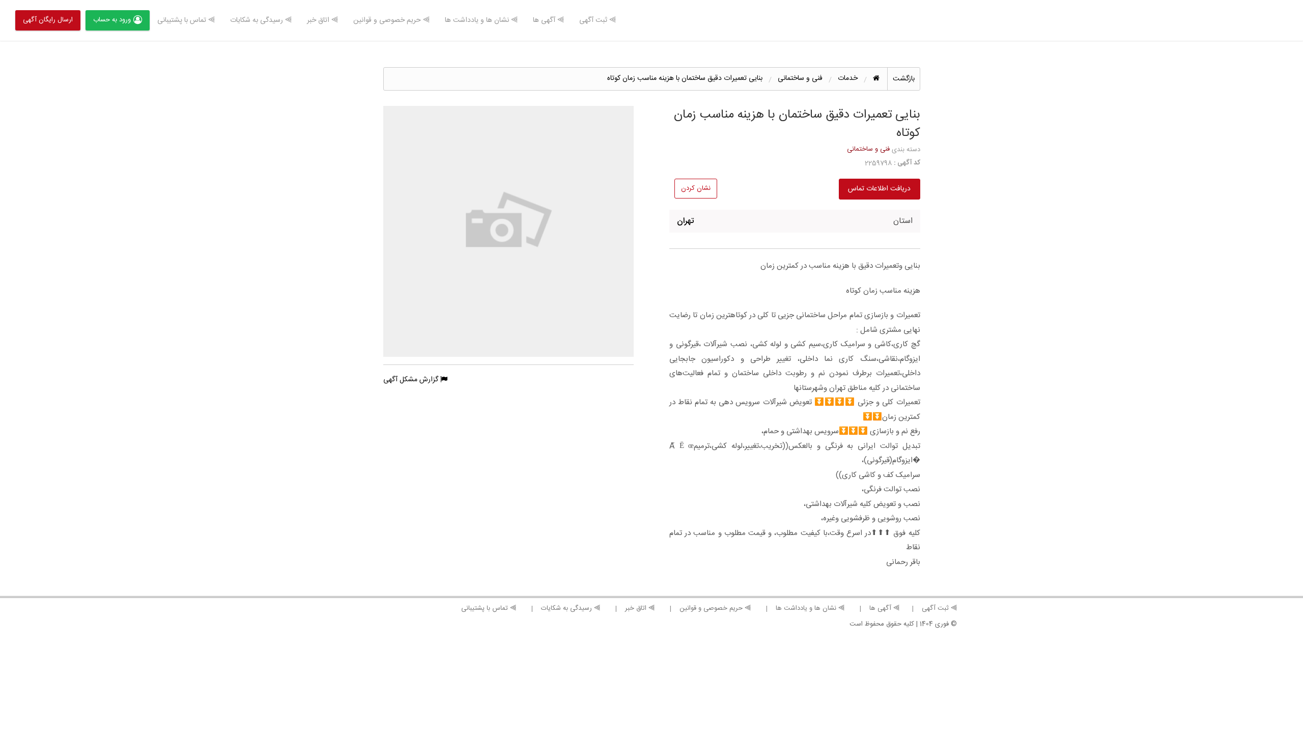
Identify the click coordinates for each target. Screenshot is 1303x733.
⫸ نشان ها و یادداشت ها (481, 20)
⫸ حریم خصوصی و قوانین (391, 20)
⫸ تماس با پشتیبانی (186, 20)
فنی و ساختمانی (868, 149)
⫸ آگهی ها (548, 20)
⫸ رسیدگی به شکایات (261, 20)
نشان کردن (696, 188)
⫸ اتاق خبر (322, 20)
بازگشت (904, 79)
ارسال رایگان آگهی (48, 19)
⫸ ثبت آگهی (597, 20)
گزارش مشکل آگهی (411, 380)
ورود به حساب (112, 19)
